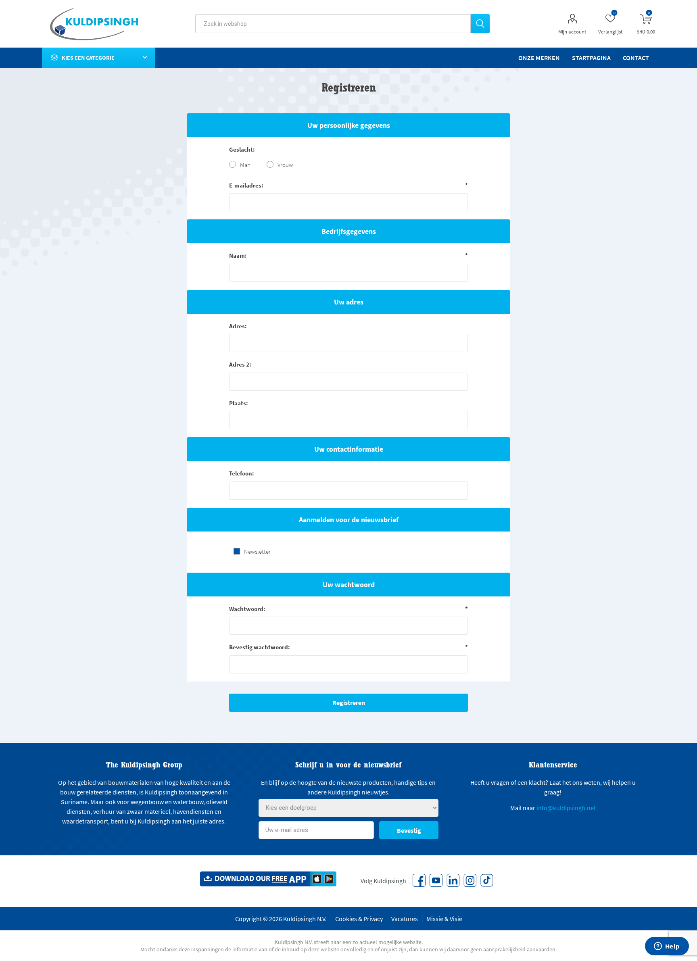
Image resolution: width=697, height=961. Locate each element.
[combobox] (333, 23)
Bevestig (409, 830)
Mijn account (572, 31)
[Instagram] (470, 880)
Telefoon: (241, 473)
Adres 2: (240, 364)
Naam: (238, 255)
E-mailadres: (246, 185)
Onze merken (539, 58)
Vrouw (285, 165)
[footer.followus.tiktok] (487, 880)
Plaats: (238, 403)
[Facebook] (419, 880)
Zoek (480, 23)
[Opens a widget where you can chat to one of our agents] (667, 947)
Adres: (238, 326)
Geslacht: (242, 149)
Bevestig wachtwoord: (259, 647)
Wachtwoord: (247, 609)
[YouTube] (436, 880)
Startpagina (591, 58)
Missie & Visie (444, 919)
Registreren (348, 702)
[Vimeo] (453, 880)
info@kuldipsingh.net (566, 808)
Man (245, 165)
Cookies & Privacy (359, 919)
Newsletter (257, 551)
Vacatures (404, 919)
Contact (636, 58)
